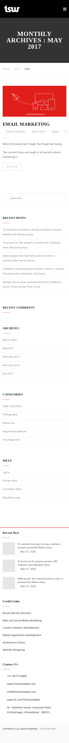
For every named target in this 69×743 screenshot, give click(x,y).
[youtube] (63, 739)
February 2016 (11, 365)
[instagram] (56, 739)
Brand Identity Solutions (17, 613)
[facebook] (35, 739)
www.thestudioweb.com (21, 683)
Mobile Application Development (22, 635)
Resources (9, 423)
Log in (6, 472)
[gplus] (42, 739)
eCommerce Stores (14, 642)
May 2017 (8, 348)
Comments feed (12, 489)
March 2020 (10, 340)
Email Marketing (26, 124)
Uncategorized (11, 439)
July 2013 (8, 373)
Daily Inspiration (16, 131)
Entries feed (10, 480)
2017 (17, 68)
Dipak (55, 131)
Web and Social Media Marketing (22, 620)
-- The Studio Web (47, 728)
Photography (10, 414)
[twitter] (49, 739)
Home (6, 68)
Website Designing (14, 649)
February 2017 (11, 356)
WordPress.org (11, 497)
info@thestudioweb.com (21, 691)
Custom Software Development (21, 627)
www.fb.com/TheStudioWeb (23, 699)
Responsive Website (14, 431)
